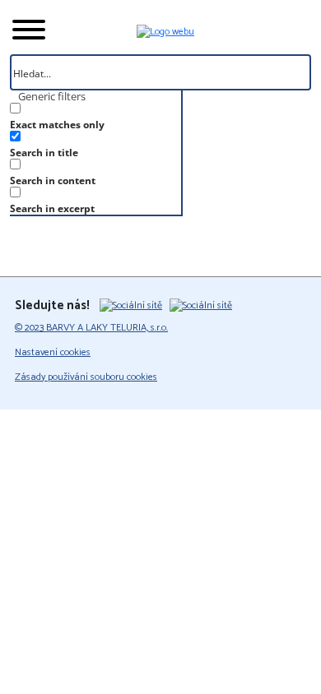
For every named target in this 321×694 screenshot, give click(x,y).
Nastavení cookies (53, 352)
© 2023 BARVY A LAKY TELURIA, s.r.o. (91, 328)
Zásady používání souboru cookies (86, 377)
